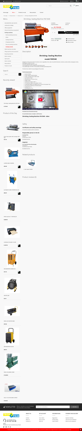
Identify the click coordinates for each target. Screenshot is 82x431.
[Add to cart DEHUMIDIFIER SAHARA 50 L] (19, 272)
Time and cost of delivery (71, 419)
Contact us (28, 421)
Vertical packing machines (11, 35)
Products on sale (8, 65)
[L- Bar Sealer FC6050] (31, 163)
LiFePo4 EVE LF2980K (9, 25)
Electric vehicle (8, 56)
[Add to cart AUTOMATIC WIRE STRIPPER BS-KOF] (19, 193)
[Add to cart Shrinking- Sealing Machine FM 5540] (19, 107)
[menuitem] (6, 12)
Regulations (54, 418)
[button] (69, 38)
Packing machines (9, 32)
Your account (42, 419)
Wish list (41, 421)
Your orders (41, 418)
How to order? (55, 421)
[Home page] (11, 7)
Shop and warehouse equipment (12, 30)
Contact (27, 418)
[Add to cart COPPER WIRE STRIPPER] (19, 167)
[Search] (70, 5)
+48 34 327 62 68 (17, 1)
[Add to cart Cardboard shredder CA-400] (19, 245)
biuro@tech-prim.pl (8, 1)
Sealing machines (9, 39)
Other (7, 37)
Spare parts (7, 58)
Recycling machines (9, 54)
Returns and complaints (71, 421)
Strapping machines (10, 42)
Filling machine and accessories (11, 51)
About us (28, 419)
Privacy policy (55, 419)
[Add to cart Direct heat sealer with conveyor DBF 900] (19, 140)
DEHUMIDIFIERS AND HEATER (11, 23)
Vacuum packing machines (11, 44)
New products (8, 63)
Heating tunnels (9, 46)
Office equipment (8, 27)
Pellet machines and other (10, 49)
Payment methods (69, 418)
